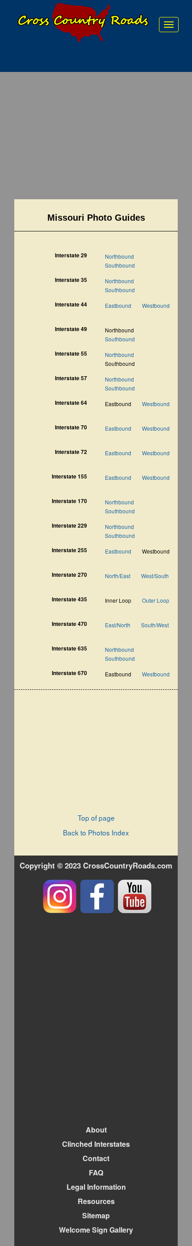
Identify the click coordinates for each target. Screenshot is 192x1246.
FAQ (96, 1172)
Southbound (120, 265)
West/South (155, 575)
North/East (117, 575)
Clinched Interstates (96, 1144)
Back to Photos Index (96, 832)
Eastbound (118, 305)
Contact (96, 1158)
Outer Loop (155, 600)
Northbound (119, 256)
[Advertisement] (96, 137)
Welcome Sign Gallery (96, 1230)
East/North (117, 625)
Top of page (96, 817)
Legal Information (96, 1187)
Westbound (156, 305)
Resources (96, 1201)
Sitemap (96, 1215)
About (96, 1129)
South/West (155, 625)
